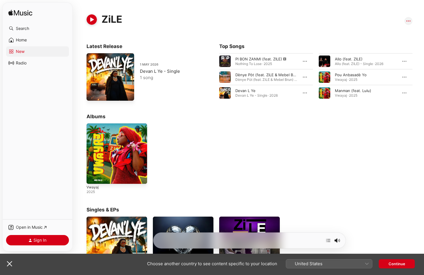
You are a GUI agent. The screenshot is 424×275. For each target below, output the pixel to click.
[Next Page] (418, 77)
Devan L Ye (245, 90)
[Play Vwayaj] (93, 176)
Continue (397, 263)
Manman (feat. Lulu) (353, 90)
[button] (37, 28)
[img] (20, 13)
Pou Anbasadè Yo (351, 74)
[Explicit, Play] (225, 61)
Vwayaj (93, 125)
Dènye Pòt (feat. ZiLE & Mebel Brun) (268, 74)
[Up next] (328, 240)
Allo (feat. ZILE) (349, 59)
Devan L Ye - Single (160, 71)
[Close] (9, 263)
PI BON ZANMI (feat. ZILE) (258, 59)
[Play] (92, 19)
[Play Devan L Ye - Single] (93, 93)
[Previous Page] (213, 77)
